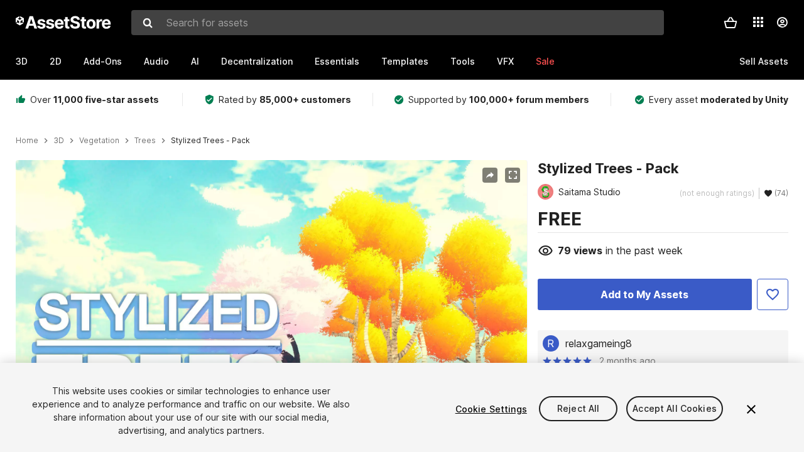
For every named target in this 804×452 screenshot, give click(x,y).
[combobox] (397, 22)
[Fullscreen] (512, 175)
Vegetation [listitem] (99, 140)
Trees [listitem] (145, 140)
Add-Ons (103, 61)
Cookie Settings (491, 409)
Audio (156, 61)
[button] (730, 22)
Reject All (578, 409)
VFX (505, 61)
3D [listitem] (58, 140)
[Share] (489, 175)
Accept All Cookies (675, 409)
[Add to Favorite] (772, 294)
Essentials (337, 61)
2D (56, 61)
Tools (462, 61)
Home (27, 140)
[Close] (751, 409)
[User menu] (782, 22)
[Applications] (758, 22)
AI (195, 61)
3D (22, 61)
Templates (404, 61)
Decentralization (257, 61)
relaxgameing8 (598, 343)
